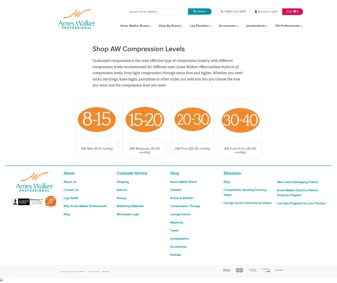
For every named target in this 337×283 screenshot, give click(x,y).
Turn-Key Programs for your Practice (301, 203)
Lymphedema (179, 238)
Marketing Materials (130, 206)
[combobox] (156, 11)
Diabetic (176, 190)
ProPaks (175, 255)
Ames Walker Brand (183, 182)
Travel (174, 230)
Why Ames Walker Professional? (85, 206)
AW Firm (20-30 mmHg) (192, 148)
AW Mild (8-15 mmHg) (97, 148)
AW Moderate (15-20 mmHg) (144, 150)
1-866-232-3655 (235, 11)
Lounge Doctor (180, 214)
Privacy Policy (94, 271)
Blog (67, 214)
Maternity (176, 222)
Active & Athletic (181, 198)
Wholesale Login (128, 214)
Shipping (123, 182)
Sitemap (105, 271)
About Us (70, 182)
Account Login (268, 11)
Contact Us (71, 190)
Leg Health (71, 198)
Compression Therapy (185, 206)
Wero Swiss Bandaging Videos (297, 182)
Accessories (178, 246)
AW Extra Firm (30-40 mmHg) (240, 150)
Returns (122, 190)
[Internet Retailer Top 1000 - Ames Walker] (51, 206)
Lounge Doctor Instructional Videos (247, 203)
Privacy (122, 198)
